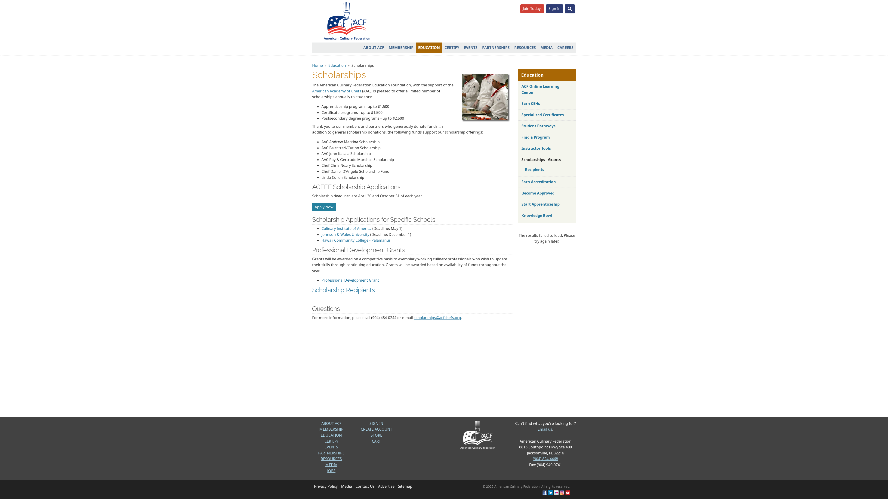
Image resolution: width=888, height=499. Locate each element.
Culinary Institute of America (346, 228)
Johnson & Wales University (345, 234)
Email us (545, 429)
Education (429, 47)
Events (471, 47)
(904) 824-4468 (545, 458)
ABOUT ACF (331, 423)
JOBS (331, 470)
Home (317, 65)
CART (376, 441)
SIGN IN (376, 423)
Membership (401, 47)
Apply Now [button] (324, 207)
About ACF (373, 47)
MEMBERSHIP (331, 429)
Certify (451, 47)
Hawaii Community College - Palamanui (355, 240)
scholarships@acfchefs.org (437, 317)
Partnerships (496, 47)
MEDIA (331, 464)
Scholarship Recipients (343, 290)
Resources (525, 47)
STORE (376, 435)
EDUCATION (331, 435)
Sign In (555, 8)
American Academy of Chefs (336, 91)
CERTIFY (331, 441)
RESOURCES (331, 458)
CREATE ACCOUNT (376, 429)
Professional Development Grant (350, 280)
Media (546, 47)
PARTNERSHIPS (331, 453)
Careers (565, 47)
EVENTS (331, 447)
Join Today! (532, 8)
